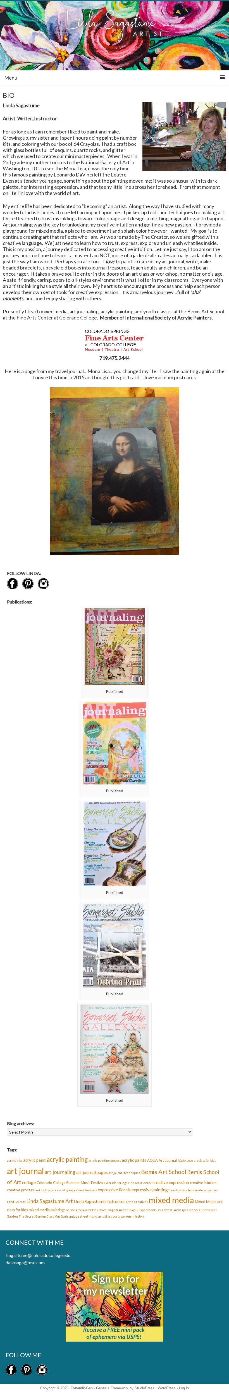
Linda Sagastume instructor (99, 1201)
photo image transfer (113, 1210)
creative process (20, 1190)
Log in (184, 1388)
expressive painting (150, 1189)
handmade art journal (203, 1190)
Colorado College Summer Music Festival (70, 1182)
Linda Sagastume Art (49, 1201)
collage (29, 1182)
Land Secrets (16, 1202)
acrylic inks (14, 1160)
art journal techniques (124, 1173)
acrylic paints (134, 1160)
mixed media (171, 1200)
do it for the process (48, 1190)
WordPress (167, 1388)
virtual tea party (109, 1216)
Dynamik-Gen (82, 1388)
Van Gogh (61, 1216)
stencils (194, 1210)
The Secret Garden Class (36, 1216)
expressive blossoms (83, 1190)
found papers (178, 1190)
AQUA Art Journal (162, 1160)
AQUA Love (185, 1160)
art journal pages (92, 1172)
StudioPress (144, 1388)
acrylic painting (67, 1159)
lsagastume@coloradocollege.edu (38, 1255)
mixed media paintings (47, 1210)
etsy (65, 1190)
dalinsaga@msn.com (25, 1262)
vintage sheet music (83, 1216)
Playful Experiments (143, 1210)
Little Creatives (137, 1202)
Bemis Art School (163, 1171)
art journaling (60, 1172)
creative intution (203, 1182)
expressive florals (114, 1189)
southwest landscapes (173, 1210)
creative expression (170, 1182)
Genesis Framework (112, 1388)
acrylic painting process (105, 1160)
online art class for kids (82, 1210)
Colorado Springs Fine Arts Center (128, 1183)
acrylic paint (34, 1160)
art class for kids (205, 1160)
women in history (132, 1216)
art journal (25, 1171)
